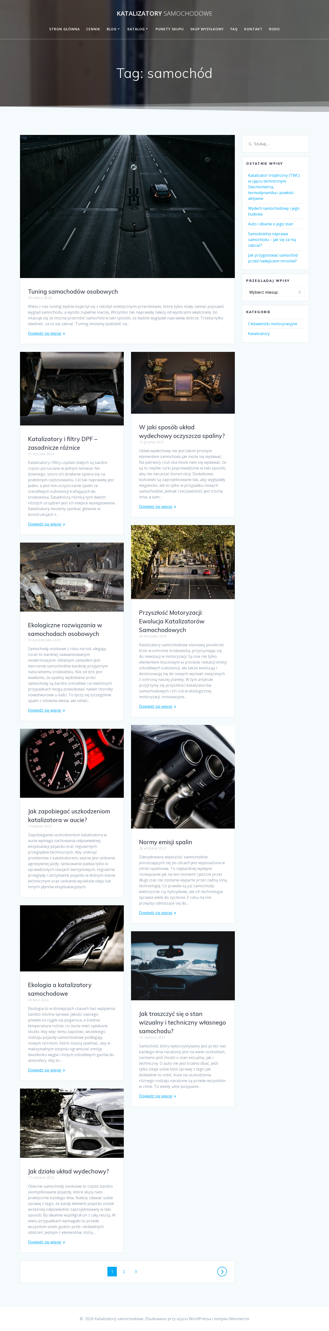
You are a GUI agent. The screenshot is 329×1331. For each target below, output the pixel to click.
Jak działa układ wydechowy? (68, 1171)
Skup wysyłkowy (207, 29)
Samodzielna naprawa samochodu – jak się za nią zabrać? (272, 239)
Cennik (93, 29)
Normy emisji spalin (165, 842)
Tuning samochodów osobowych (73, 291)
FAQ (234, 29)
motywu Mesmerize (231, 1318)
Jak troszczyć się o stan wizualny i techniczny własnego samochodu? (182, 1022)
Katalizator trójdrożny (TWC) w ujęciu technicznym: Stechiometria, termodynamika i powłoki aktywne (274, 187)
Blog (112, 29)
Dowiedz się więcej (44, 333)
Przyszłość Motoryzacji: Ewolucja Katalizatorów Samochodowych (171, 621)
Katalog (136, 29)
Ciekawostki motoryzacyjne (272, 323)
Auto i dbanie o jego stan (270, 224)
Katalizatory (164, 13)
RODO (274, 29)
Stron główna (64, 29)
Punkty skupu (170, 29)
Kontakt (253, 29)
